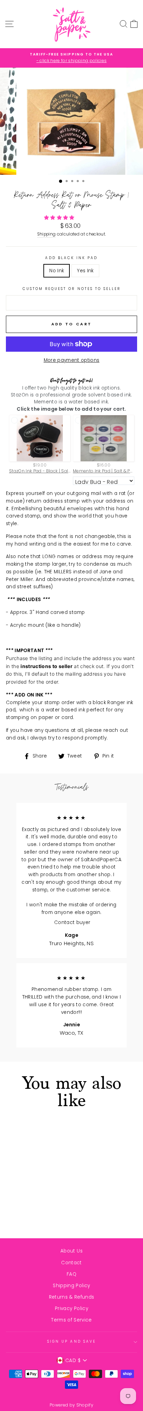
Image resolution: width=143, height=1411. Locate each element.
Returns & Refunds (71, 1297)
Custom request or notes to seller (72, 288)
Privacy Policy (71, 1308)
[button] (60, 217)
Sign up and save (71, 1341)
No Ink (56, 270)
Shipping (46, 234)
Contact (71, 1262)
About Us (71, 1251)
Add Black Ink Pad (71, 257)
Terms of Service (71, 1320)
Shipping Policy (71, 1285)
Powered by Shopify (71, 1405)
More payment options (72, 360)
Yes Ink (85, 270)
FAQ (71, 1274)
